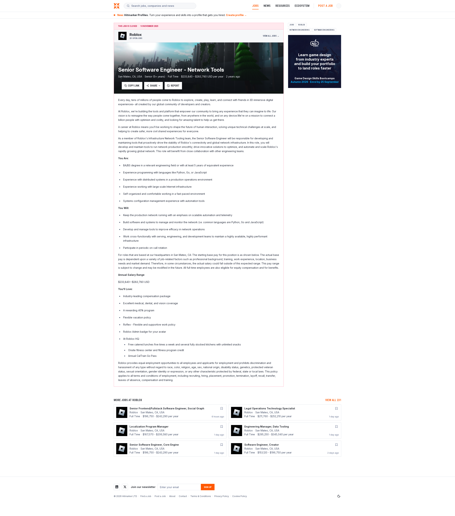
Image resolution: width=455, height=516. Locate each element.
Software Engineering (324, 30)
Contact (183, 496)
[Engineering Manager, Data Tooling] (285, 430)
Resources (282, 5)
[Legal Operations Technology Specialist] (285, 412)
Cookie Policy (239, 496)
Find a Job (145, 496)
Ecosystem (302, 5)
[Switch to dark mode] (338, 496)
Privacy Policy (221, 496)
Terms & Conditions (200, 496)
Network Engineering (300, 30)
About (172, 496)
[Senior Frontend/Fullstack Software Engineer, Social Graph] (170, 412)
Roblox (301, 25)
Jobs (255, 5)
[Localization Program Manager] (170, 430)
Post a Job (325, 5)
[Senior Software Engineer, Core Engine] (170, 448)
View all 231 (333, 400)
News (267, 5)
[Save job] (221, 408)
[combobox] (162, 6)
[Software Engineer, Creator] (285, 448)
